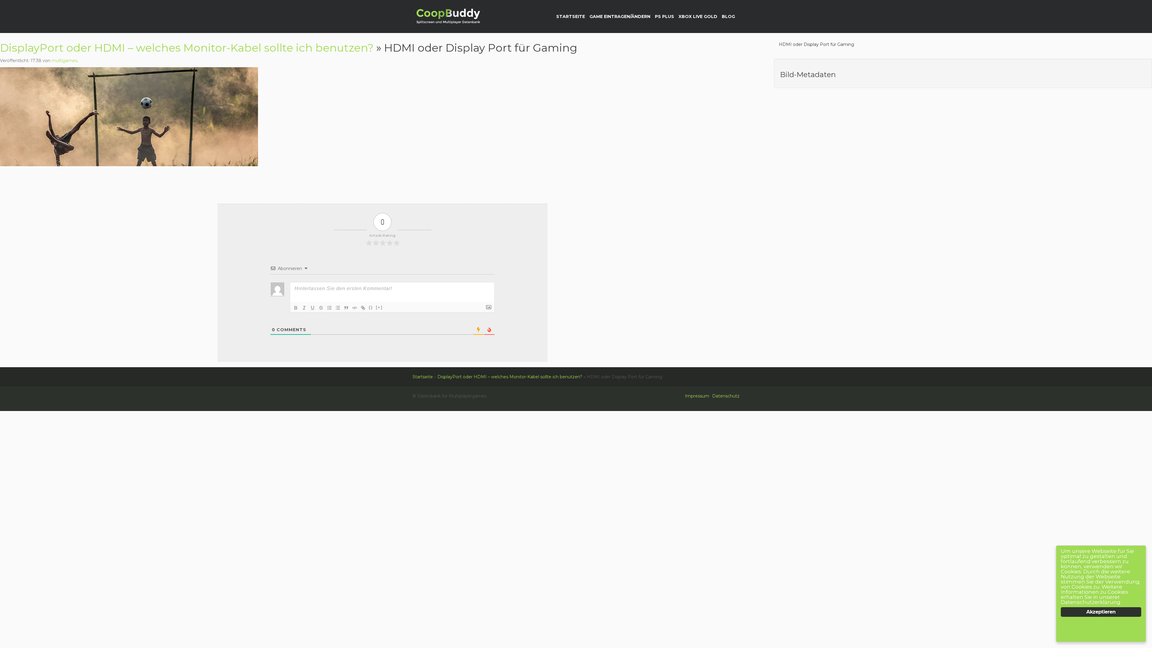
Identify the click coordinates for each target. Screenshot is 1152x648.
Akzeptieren (1100, 612)
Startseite (570, 16)
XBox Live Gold (698, 16)
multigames (64, 60)
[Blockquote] (346, 307)
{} (371, 307)
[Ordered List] (329, 307)
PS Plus (664, 16)
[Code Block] (354, 307)
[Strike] (321, 307)
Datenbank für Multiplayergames (447, 17)
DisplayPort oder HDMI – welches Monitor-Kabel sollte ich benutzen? (187, 47)
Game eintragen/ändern (620, 16)
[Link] (363, 307)
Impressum (697, 396)
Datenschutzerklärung (1090, 602)
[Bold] (296, 307)
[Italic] (304, 307)
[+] (379, 307)
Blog (728, 16)
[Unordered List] (338, 307)
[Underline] (312, 307)
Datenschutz (726, 396)
